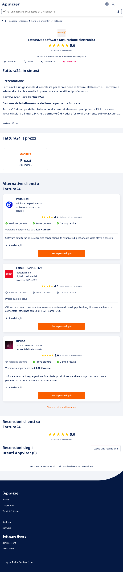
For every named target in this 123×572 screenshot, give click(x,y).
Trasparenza (8, 505)
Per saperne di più (62, 253)
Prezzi (30, 61)
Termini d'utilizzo (11, 511)
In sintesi (12, 61)
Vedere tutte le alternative (61, 407)
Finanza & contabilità (18, 20)
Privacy (6, 499)
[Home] (2, 21)
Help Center (8, 548)
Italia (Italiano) (20, 562)
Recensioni (72, 61)
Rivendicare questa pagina (75, 56)
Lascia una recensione (106, 448)
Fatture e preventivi (40, 20)
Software (7, 527)
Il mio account (9, 542)
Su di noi (7, 522)
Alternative (50, 61)
